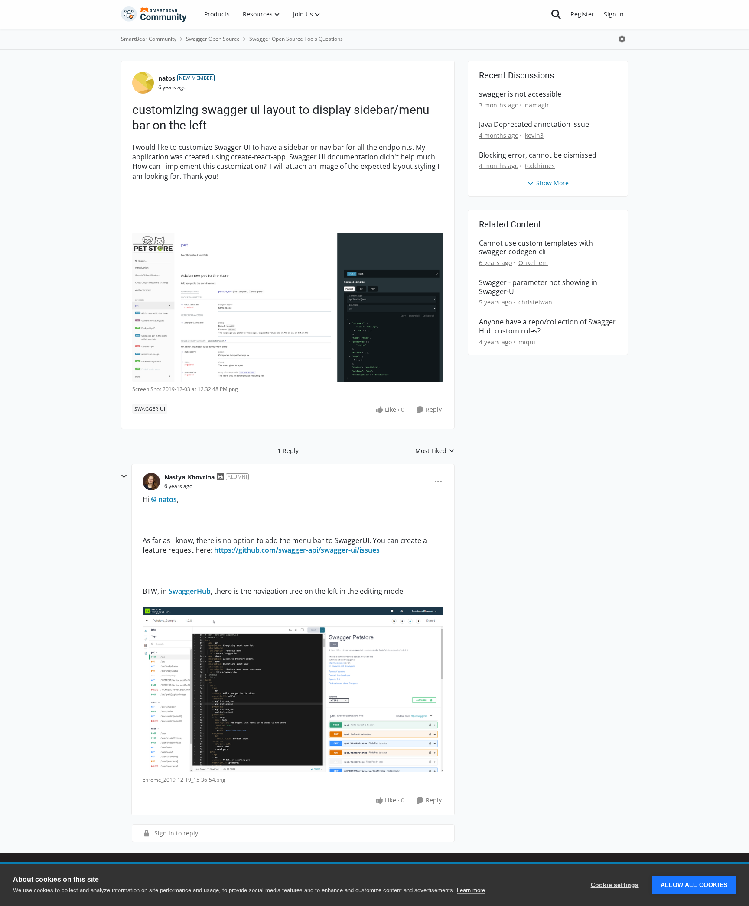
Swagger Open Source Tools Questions (296, 38)
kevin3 (534, 135)
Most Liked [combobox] (435, 451)
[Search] (556, 14)
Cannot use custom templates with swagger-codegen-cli (536, 248)
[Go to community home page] (154, 14)
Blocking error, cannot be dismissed (537, 155)
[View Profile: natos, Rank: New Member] (143, 83)
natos (166, 78)
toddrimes (540, 166)
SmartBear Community (148, 38)
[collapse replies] (124, 476)
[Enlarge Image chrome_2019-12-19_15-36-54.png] (293, 689)
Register (582, 14)
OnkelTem (533, 263)
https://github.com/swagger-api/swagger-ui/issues (297, 550)
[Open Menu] (622, 39)
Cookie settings (615, 885)
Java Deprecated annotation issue (534, 124)
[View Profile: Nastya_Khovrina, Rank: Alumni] (151, 481)
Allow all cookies (694, 885)
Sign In (614, 14)
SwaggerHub (190, 591)
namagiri (538, 105)
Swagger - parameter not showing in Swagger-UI (538, 287)
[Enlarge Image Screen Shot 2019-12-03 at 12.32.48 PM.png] (287, 307)
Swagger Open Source (213, 38)
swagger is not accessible (520, 94)
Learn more (471, 890)
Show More (552, 183)
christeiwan (535, 302)
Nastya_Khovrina (189, 477)
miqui (526, 342)
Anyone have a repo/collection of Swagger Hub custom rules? (547, 326)
